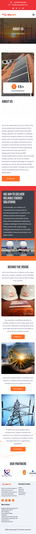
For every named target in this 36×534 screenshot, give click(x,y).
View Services (17, 449)
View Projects (17, 389)
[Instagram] (19, 8)
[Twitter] (16, 8)
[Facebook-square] (13, 8)
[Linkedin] (23, 8)
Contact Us (17, 337)
